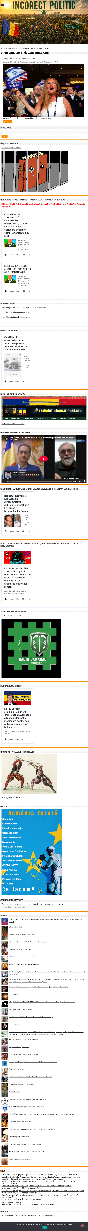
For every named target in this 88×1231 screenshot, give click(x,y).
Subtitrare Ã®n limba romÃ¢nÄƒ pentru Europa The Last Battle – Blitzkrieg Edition (36, 1185)
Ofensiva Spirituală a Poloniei (19, 1136)
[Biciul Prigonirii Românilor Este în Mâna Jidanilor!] (5, 1146)
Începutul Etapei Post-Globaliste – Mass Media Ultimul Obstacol (30, 1077)
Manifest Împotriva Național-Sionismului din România (27, 1107)
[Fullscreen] (84, 481)
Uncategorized (48, 62)
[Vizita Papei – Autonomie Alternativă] (5, 958)
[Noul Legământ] (5, 1026)
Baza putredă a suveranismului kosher (19, 58)
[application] (44, 459)
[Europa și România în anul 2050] (5, 951)
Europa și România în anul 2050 (20, 949)
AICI (18, 797)
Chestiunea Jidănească (27, 62)
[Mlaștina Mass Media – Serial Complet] (5, 1086)
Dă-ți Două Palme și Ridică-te (19, 1047)
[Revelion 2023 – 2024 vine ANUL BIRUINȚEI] (5, 966)
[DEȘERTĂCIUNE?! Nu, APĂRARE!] (5, 1011)
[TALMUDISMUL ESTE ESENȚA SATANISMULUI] (5, 1153)
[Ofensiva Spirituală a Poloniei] (5, 1138)
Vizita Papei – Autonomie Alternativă (21, 957)
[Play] (4, 481)
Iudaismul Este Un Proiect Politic (20, 1121)
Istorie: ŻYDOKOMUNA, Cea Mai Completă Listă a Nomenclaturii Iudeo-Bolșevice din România (41, 1114)
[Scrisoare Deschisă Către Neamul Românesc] (5, 1056)
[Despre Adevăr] (5, 996)
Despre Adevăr (14, 994)
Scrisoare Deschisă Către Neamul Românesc (24, 1054)
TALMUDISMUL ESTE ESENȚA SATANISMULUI (26, 1151)
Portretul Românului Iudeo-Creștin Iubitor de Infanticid (27, 1099)
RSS (3, 1171)
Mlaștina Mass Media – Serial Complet (22, 1084)
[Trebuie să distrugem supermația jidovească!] (5, 1041)
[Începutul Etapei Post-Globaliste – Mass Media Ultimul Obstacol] (5, 1078)
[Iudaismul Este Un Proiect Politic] (5, 1123)
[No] (85, 1226)
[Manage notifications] (82, 1225)
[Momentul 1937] (5, 1093)
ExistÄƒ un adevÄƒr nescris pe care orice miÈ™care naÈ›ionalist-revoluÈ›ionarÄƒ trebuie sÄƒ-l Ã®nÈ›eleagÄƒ (41, 1196)
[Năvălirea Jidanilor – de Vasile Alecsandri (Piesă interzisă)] (5, 943)
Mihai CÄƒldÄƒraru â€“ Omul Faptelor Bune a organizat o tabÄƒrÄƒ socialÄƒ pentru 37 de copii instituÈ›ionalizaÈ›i (42, 1182)
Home (2, 48)
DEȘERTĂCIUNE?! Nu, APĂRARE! (21, 1009)
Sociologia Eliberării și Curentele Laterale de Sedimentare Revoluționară (33, 1062)
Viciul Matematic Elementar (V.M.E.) (21, 1159)
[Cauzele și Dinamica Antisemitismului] (5, 936)
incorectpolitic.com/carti (11, 147)
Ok (45, 1228)
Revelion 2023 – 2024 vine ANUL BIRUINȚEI (25, 964)
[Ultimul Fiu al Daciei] (5, 928)
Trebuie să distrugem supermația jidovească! (24, 1039)
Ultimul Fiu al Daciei (16, 927)
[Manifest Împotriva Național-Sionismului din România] (5, 1108)
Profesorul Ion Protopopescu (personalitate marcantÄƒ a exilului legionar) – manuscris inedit (39, 1174)
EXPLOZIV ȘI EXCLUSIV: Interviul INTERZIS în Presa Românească (32, 1129)
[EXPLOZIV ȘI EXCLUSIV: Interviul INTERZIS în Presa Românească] (5, 1131)
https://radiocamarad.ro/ (11, 615)
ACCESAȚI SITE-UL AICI (13, 423)
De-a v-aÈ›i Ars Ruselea (11, 1201)
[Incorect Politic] (44, 22)
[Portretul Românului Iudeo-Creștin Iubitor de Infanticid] (5, 1101)
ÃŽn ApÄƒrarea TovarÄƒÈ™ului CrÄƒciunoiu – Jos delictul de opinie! (31, 1204)
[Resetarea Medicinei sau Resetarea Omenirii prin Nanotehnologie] (5, 1018)
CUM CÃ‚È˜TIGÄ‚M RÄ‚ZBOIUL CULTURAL (22, 1199)
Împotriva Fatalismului (16, 1069)
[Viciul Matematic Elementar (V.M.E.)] (5, 1161)
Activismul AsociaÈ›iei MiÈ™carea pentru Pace (21, 1188)
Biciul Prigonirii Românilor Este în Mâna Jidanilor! (26, 1144)
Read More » (7, 121)
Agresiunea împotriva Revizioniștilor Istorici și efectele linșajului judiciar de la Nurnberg (38, 987)
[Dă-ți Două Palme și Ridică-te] (5, 1048)
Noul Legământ (14, 1024)
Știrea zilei (39, 62)
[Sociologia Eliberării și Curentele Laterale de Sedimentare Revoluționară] (5, 1063)
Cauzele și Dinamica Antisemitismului (22, 934)
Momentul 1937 (14, 1092)
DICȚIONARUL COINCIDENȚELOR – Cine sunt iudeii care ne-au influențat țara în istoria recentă (42, 1002)
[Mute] (80, 481)
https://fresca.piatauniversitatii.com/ (16, 316)
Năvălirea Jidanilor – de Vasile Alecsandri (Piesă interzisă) (28, 942)
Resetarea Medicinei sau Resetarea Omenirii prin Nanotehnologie (31, 1017)
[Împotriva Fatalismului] (5, 1071)
